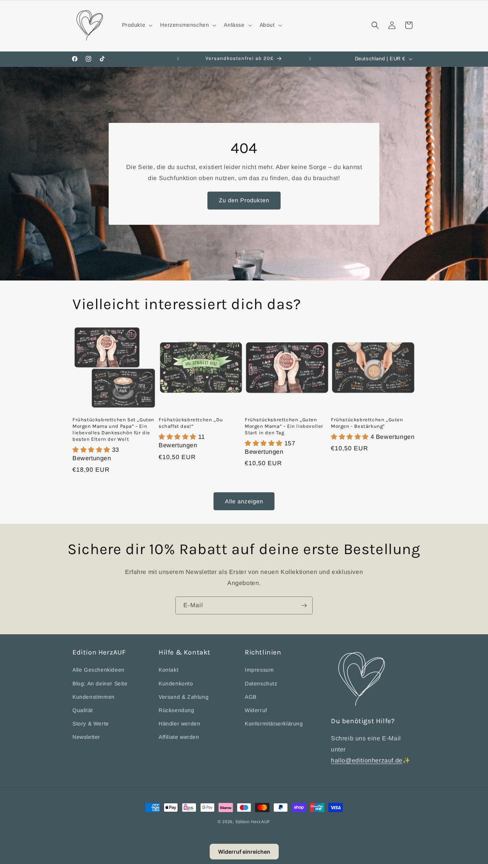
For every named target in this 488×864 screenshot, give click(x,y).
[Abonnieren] (303, 605)
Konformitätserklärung (274, 724)
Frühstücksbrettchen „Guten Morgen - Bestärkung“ (367, 423)
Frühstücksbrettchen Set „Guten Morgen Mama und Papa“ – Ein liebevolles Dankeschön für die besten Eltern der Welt (113, 429)
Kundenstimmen (93, 697)
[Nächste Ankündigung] (310, 59)
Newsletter (86, 737)
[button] (136, 25)
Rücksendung (176, 710)
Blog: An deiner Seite (100, 683)
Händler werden (179, 724)
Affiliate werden (179, 737)
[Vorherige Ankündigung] (178, 59)
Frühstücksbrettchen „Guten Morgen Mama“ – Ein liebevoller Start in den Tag (284, 426)
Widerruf (256, 710)
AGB (251, 697)
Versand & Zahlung (184, 697)
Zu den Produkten (244, 200)
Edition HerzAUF (253, 821)
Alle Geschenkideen (98, 670)
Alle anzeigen (244, 501)
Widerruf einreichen (244, 851)
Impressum (259, 670)
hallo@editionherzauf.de (367, 760)
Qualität (82, 710)
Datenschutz (261, 683)
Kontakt (168, 670)
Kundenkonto (176, 683)
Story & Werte (90, 724)
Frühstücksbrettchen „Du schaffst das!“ (191, 423)
